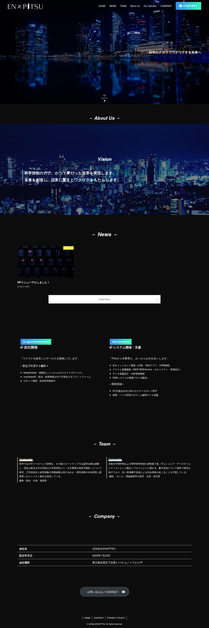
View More (104, 299)
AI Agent (36, 341)
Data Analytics (120, 341)
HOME (87, 617)
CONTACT (99, 617)
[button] (102, 100)
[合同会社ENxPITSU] (25, 6)
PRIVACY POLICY (116, 617)
